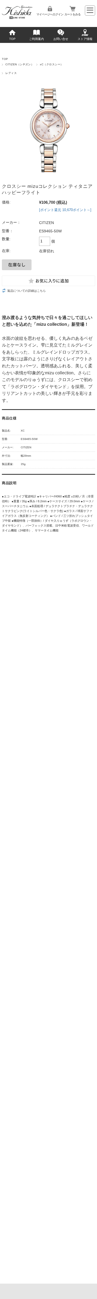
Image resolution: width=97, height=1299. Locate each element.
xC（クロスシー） (51, 64)
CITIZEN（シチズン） (19, 64)
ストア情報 (85, 38)
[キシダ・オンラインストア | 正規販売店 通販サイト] (17, 17)
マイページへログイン (49, 14)
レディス (11, 73)
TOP (12, 38)
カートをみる (72, 14)
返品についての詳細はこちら (26, 290)
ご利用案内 (36, 38)
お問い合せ (60, 38)
